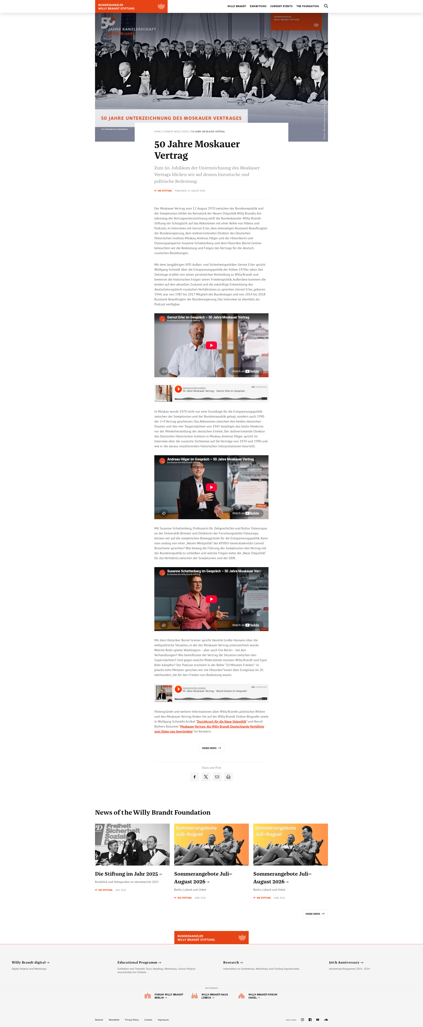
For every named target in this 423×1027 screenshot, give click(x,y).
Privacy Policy (132, 1019)
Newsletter (114, 1019)
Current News (171, 131)
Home (157, 131)
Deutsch (99, 1019)
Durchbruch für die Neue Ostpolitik (221, 721)
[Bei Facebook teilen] (194, 776)
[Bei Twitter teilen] (205, 776)
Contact (148, 1019)
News (186, 131)
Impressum (163, 1019)
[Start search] (323, 6)
